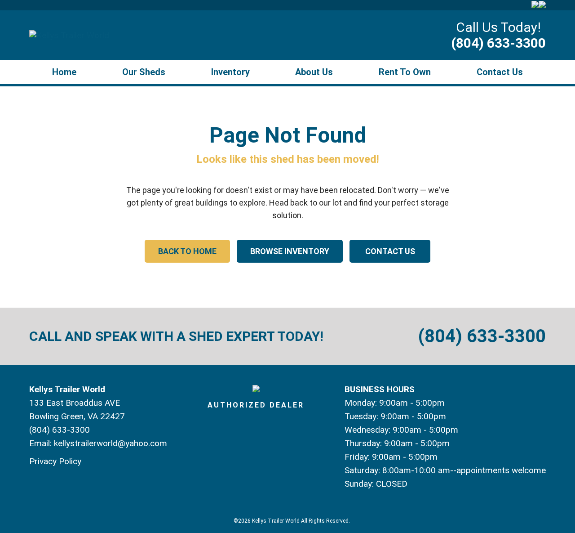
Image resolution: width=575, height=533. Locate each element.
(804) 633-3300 (498, 43)
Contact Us (500, 72)
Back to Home (187, 251)
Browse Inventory (289, 251)
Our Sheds (143, 72)
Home (64, 72)
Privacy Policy (55, 461)
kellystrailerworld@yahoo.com (110, 443)
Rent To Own (405, 72)
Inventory (230, 72)
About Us (314, 72)
